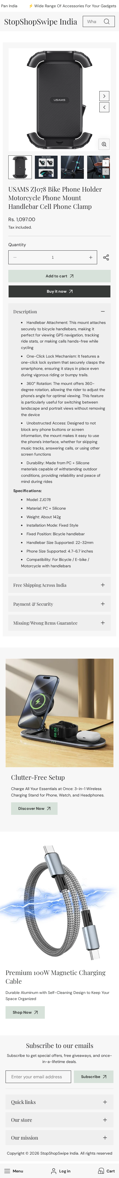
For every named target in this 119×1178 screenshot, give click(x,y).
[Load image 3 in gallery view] (72, 167)
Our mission (24, 1137)
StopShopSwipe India (59, 1153)
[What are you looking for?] (106, 21)
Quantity (17, 245)
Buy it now (56, 291)
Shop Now (22, 1012)
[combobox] (99, 21)
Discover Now (31, 808)
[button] (106, 1171)
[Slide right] (104, 96)
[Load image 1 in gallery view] (20, 167)
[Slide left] (104, 107)
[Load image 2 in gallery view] (46, 167)
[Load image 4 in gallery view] (98, 167)
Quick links (23, 1102)
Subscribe (90, 1076)
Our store (21, 1119)
